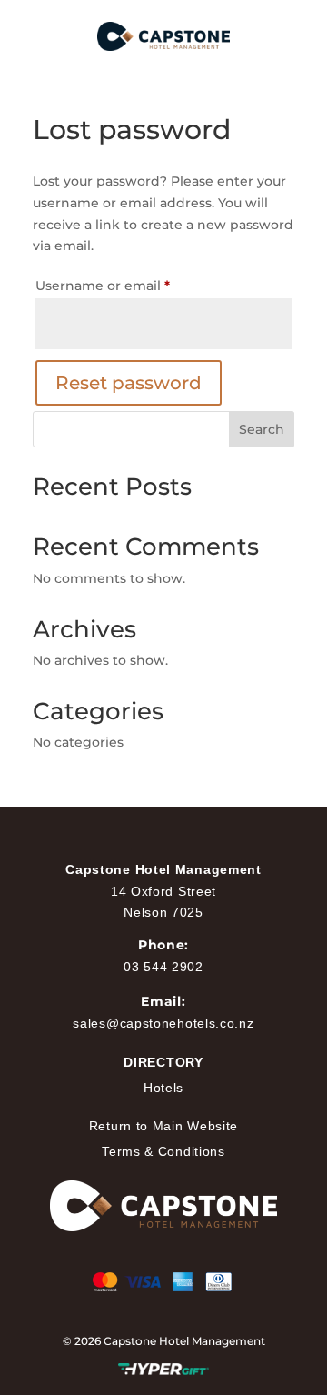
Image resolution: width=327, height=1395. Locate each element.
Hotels (163, 1087)
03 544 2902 (163, 966)
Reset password (128, 383)
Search (261, 429)
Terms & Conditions (163, 1151)
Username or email (132, 285)
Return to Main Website (163, 1126)
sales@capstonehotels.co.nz (163, 1023)
